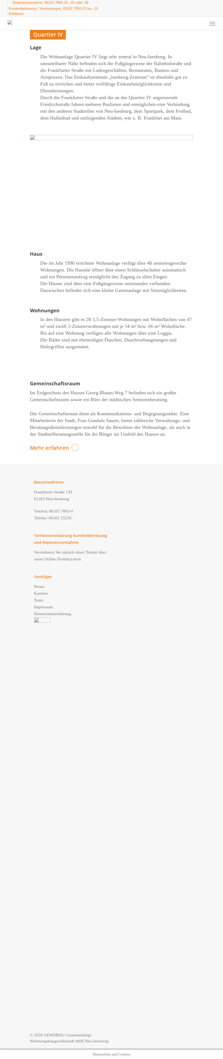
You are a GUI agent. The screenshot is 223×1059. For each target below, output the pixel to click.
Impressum (43, 607)
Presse (39, 586)
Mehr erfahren (49, 447)
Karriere (41, 593)
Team (38, 600)
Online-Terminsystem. (63, 559)
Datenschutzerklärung (52, 614)
